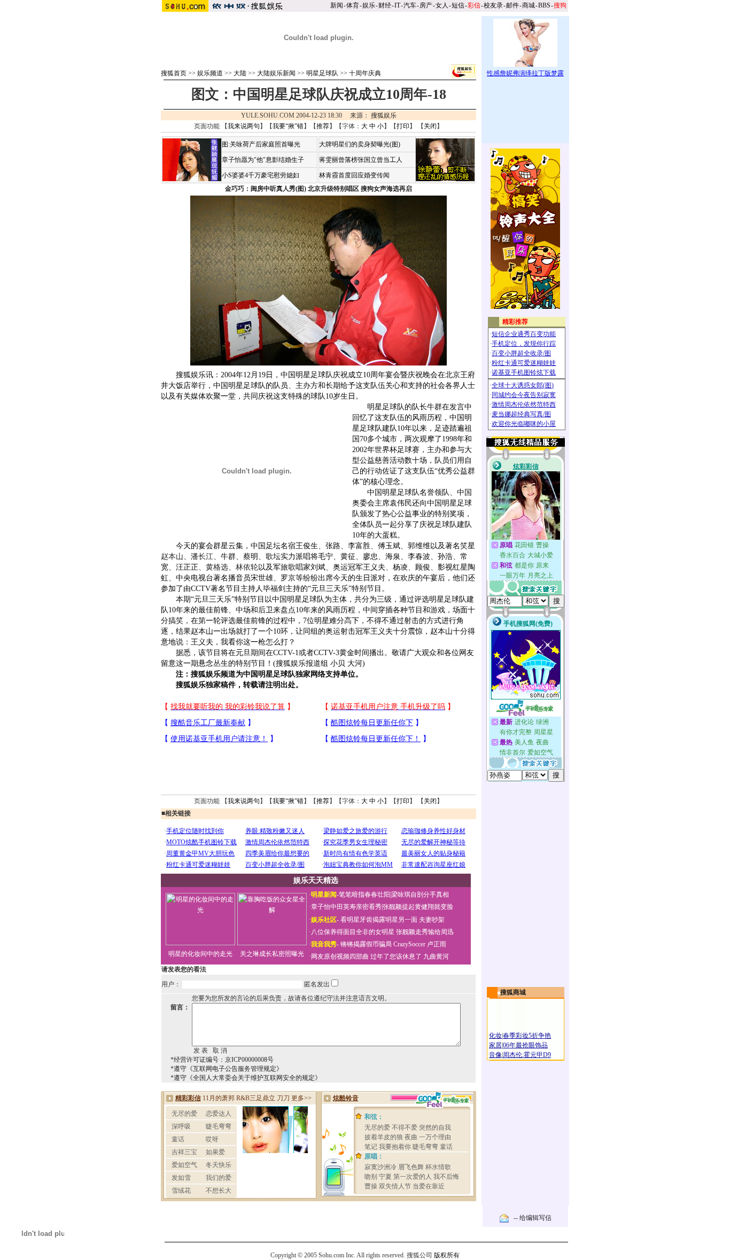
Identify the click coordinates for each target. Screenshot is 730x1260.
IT (397, 5)
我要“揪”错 (288, 126)
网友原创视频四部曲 (340, 956)
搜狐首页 (174, 73)
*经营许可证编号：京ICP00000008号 (222, 1059)
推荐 (322, 126)
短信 (458, 5)
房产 (426, 5)
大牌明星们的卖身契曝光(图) (359, 144)
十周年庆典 (365, 73)
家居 (495, 1045)
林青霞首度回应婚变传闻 (354, 175)
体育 (352, 5)
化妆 (495, 1035)
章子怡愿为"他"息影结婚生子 (263, 160)
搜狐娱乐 (384, 115)
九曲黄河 (436, 956)
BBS (544, 5)
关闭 (430, 126)
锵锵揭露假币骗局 (366, 944)
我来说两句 (244, 126)
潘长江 (202, 557)
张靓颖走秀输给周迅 (425, 932)
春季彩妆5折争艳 (527, 1035)
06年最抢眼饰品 (525, 1045)
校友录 (493, 5)
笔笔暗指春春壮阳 (364, 894)
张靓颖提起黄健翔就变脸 (418, 907)
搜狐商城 (513, 992)
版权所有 (447, 1255)
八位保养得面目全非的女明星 (352, 932)
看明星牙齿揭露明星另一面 (378, 919)
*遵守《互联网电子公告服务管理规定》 (226, 1068)
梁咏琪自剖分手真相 (420, 894)
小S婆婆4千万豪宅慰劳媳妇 (260, 175)
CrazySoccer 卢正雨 (419, 944)
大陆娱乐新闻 (276, 73)
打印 (403, 126)
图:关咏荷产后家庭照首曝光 (261, 144)
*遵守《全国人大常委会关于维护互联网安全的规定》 (245, 1078)
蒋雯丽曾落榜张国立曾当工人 (360, 160)
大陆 (240, 73)
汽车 (409, 5)
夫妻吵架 (432, 919)
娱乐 (368, 5)
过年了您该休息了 (396, 956)
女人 (442, 5)
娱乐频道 (210, 73)
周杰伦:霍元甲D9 (527, 1055)
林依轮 (247, 567)
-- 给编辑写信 (533, 1218)
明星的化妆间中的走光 (200, 954)
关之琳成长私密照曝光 (272, 954)
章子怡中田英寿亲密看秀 (346, 907)
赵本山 (172, 557)
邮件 (512, 5)
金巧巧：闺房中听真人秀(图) (265, 188)
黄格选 (217, 567)
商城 (528, 5)
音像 (495, 1055)
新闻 (336, 5)
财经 (384, 5)
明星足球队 (322, 73)
